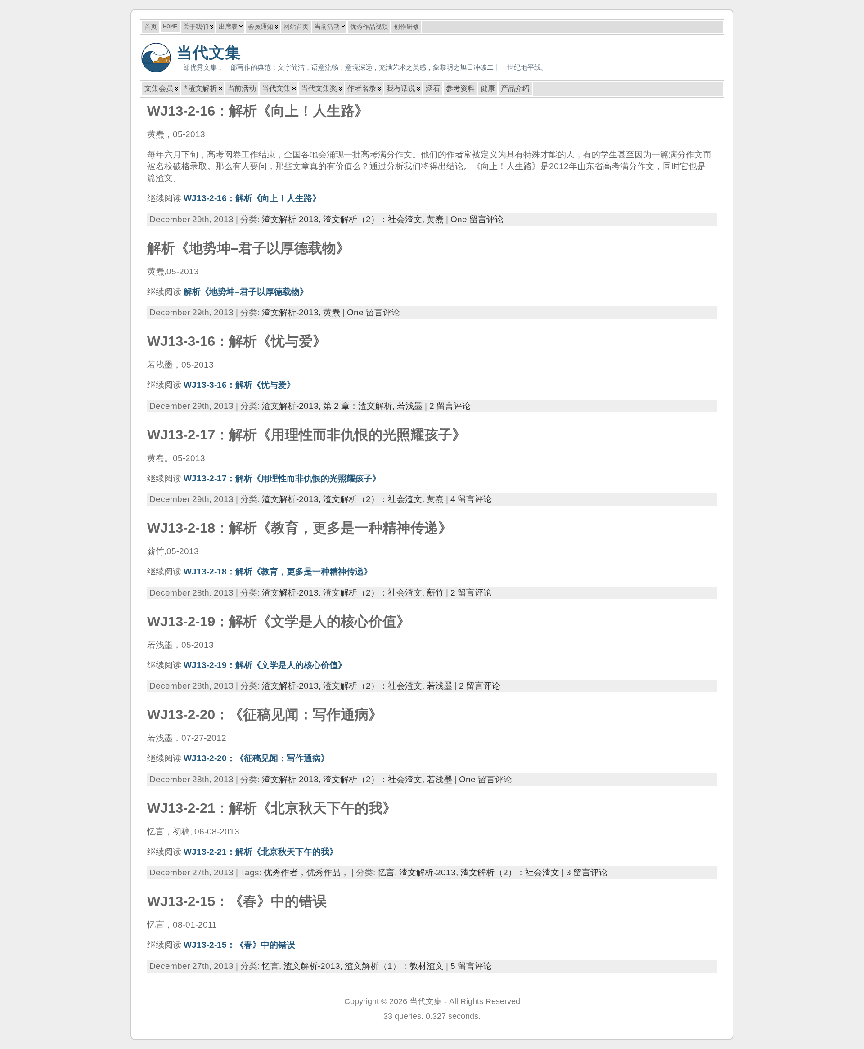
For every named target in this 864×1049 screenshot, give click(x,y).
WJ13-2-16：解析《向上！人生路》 (258, 111)
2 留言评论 (450, 406)
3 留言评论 (587, 872)
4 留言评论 (471, 499)
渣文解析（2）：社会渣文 (509, 872)
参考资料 (460, 89)
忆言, (388, 872)
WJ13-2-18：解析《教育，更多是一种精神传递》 (299, 528)
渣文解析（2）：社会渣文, (375, 219)
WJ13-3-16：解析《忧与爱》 (237, 341)
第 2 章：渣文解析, (360, 406)
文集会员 (158, 89)
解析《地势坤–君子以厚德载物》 (248, 248)
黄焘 (435, 219)
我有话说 (401, 89)
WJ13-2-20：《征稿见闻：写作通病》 (264, 714)
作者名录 (361, 89)
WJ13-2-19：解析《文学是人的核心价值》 (278, 621)
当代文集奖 (319, 89)
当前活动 (241, 89)
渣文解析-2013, (292, 219)
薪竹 (435, 592)
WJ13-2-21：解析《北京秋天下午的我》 (271, 808)
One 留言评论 (477, 219)
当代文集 (208, 52)
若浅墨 (410, 406)
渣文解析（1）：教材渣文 (394, 966)
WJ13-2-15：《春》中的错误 (237, 901)
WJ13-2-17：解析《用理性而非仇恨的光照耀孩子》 (306, 435)
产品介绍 (515, 89)
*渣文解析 (200, 89)
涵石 (433, 89)
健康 (488, 89)
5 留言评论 (471, 966)
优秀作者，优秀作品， (306, 872)
